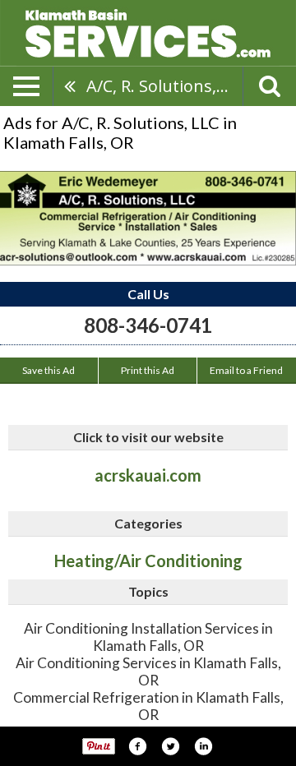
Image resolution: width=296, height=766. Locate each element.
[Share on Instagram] (203, 746)
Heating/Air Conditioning (148, 560)
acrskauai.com (148, 475)
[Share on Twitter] (170, 746)
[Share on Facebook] (137, 746)
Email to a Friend (246, 370)
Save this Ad (48, 370)
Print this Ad (147, 370)
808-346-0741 (148, 325)
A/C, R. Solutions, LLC (164, 86)
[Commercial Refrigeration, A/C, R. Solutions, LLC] (148, 218)
